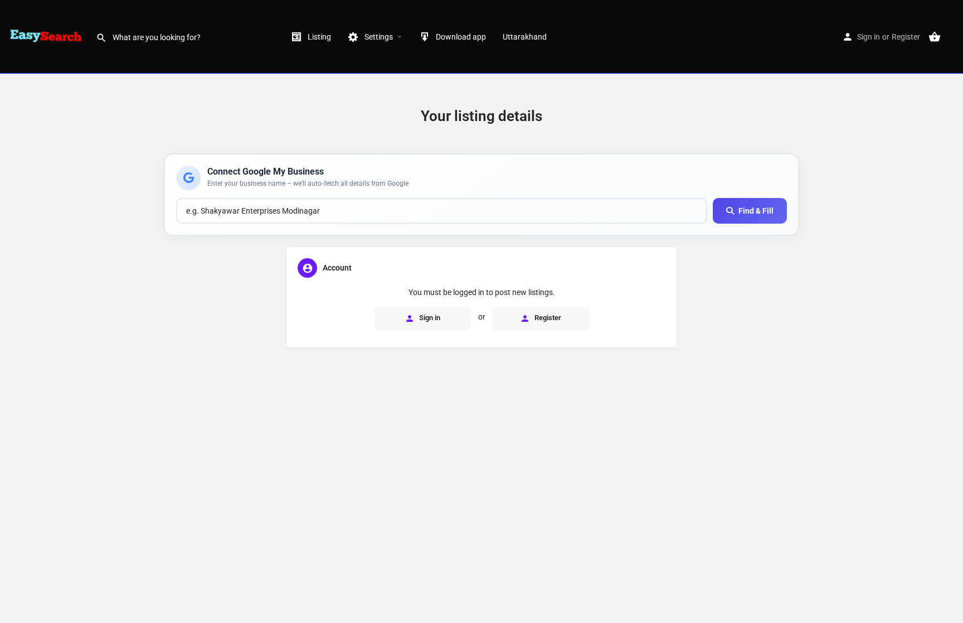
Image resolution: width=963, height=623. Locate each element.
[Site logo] (47, 36)
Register (906, 36)
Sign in (868, 36)
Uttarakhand (525, 36)
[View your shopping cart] (934, 37)
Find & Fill (756, 210)
